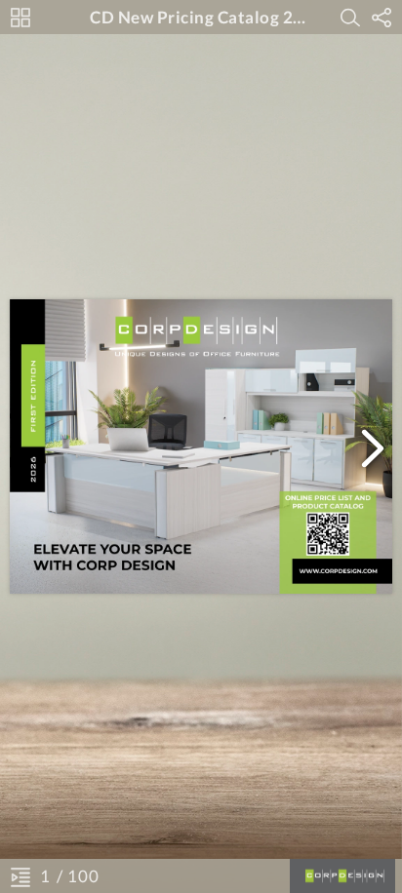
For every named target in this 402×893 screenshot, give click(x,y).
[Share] (381, 17)
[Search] (350, 17)
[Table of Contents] (20, 876)
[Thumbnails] (20, 17)
